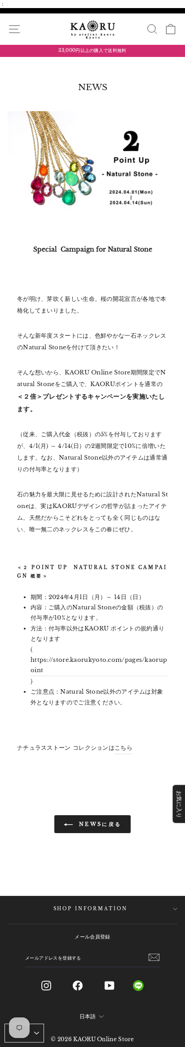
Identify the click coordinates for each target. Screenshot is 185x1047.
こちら (123, 748)
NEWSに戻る (98, 824)
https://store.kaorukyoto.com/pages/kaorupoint (99, 665)
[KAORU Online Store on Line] (145, 985)
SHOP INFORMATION (90, 909)
